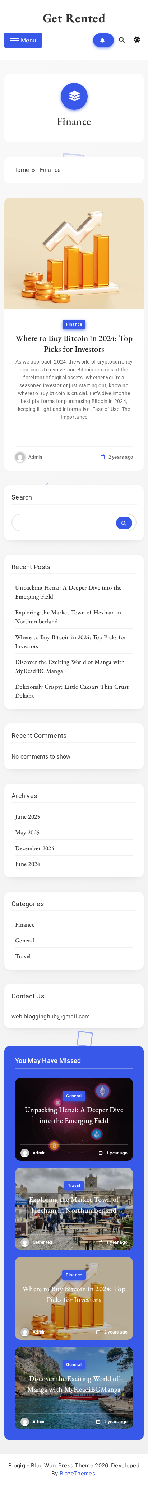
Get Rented (74, 18)
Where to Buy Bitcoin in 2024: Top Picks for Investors (74, 343)
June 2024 (27, 864)
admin (35, 457)
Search (21, 497)
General (24, 940)
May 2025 (27, 832)
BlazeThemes (77, 1473)
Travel (23, 956)
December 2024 (34, 848)
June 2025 (27, 816)
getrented (42, 1242)
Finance (74, 324)
